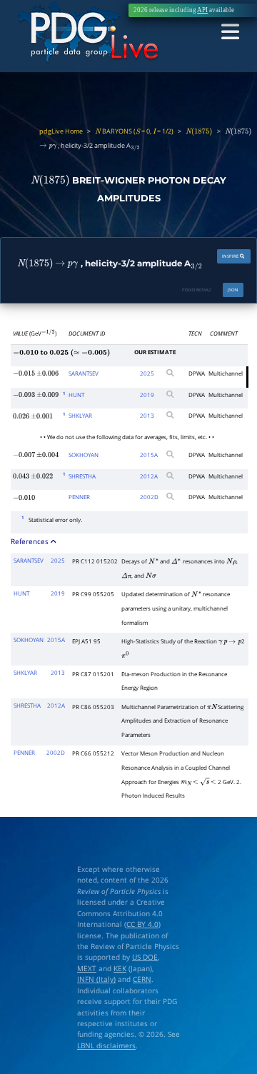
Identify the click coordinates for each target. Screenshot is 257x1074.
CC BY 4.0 (142, 924)
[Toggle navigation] (230, 33)
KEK (120, 968)
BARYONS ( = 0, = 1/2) (134, 131)
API (202, 10)
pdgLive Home (61, 131)
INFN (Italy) (96, 979)
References (31, 541)
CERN (142, 979)
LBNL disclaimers (106, 1045)
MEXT (86, 968)
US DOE (145, 957)
